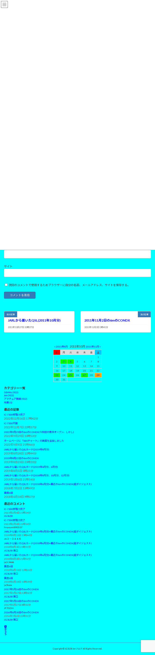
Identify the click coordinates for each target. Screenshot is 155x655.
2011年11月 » (93, 346)
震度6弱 (8, 493)
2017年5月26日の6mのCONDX (21, 589)
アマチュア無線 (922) (15, 399)
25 (70, 375)
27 (84, 375)
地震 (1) (8, 402)
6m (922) (9, 395)
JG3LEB (8, 516)
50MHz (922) (11, 392)
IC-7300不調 (11, 423)
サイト (8, 266)
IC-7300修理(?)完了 (14, 414)
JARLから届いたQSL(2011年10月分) (34, 320)
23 (57, 375)
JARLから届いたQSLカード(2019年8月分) (26, 449)
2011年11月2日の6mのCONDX (107, 320)
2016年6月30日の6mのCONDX (21, 612)
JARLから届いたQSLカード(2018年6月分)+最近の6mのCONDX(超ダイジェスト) (48, 484)
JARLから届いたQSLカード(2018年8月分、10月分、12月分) (36, 475)
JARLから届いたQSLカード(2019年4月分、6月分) (31, 466)
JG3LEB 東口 (11, 550)
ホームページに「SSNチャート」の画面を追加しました (34, 440)
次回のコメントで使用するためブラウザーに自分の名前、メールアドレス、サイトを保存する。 (69, 285)
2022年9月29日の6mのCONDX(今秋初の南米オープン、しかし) (39, 432)
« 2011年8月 (61, 346)
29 (98, 375)
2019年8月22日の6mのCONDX (21, 458)
